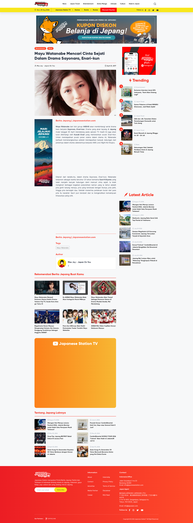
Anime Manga (102, 4)
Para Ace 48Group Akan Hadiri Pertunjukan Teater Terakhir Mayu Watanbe (75, 328)
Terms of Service (109, 486)
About (90, 477)
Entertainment (88, 4)
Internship (106, 477)
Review (95, 10)
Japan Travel (75, 4)
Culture (122, 4)
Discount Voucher (108, 10)
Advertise (91, 486)
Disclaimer (106, 490)
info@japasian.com (131, 506)
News (64, 4)
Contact (90, 482)
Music (50, 48)
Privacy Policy (108, 482)
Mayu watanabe (63, 248)
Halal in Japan (134, 4)
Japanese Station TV (63, 10)
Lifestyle (113, 4)
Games (77, 10)
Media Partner (93, 490)
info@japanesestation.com (133, 485)
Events (86, 10)
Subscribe (60, 490)
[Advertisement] (86, 215)
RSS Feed (106, 495)
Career (90, 495)
